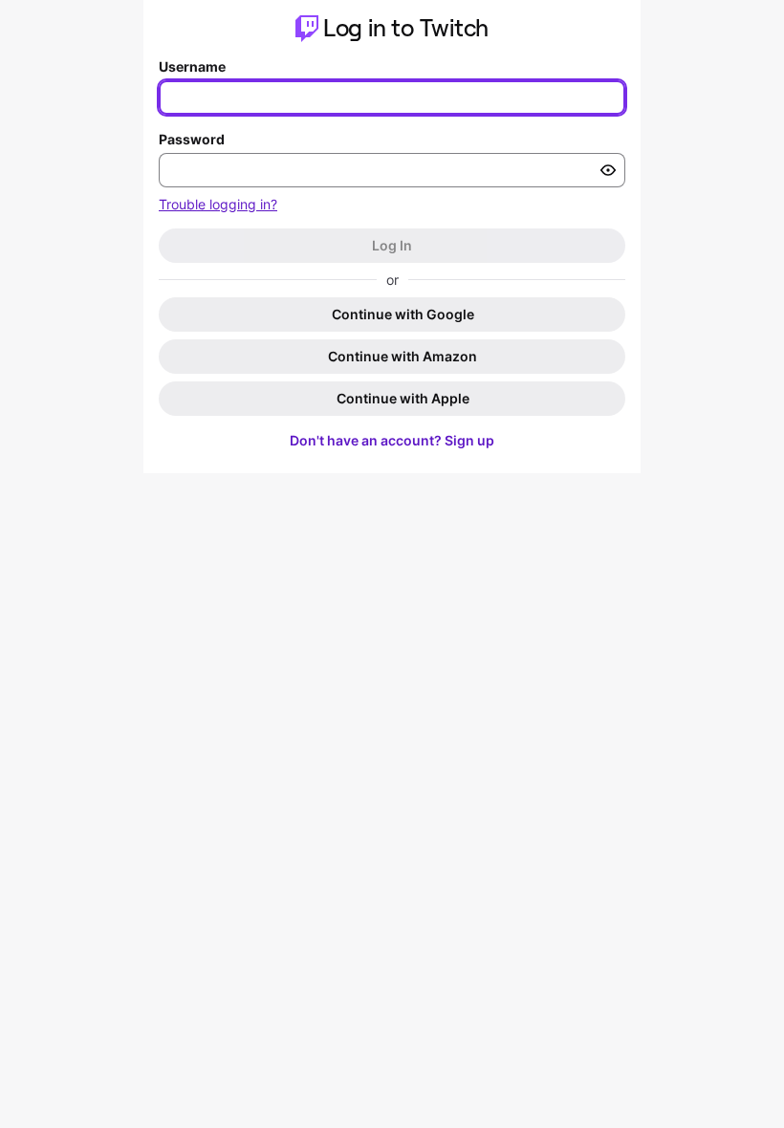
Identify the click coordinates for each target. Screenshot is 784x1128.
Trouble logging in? (218, 204)
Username (192, 66)
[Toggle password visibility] (608, 170)
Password (192, 139)
